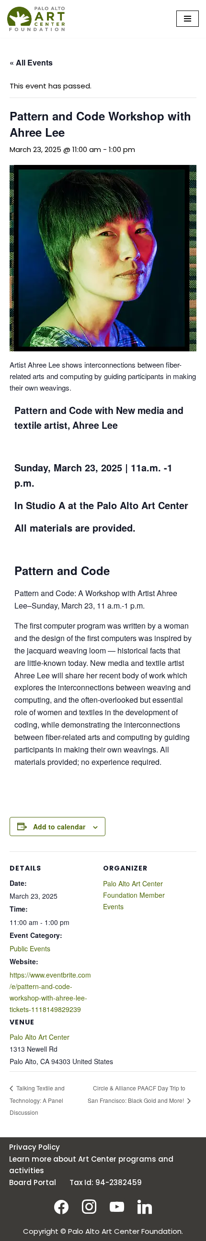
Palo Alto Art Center (39, 1037)
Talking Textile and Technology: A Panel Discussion (37, 1100)
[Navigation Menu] (187, 19)
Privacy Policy (34, 1147)
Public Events (30, 948)
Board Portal (32, 1182)
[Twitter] (117, 1207)
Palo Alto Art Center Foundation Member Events (134, 895)
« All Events (31, 62)
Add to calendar (59, 826)
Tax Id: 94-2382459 (105, 1182)
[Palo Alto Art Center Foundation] (36, 19)
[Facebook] (61, 1207)
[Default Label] (145, 1207)
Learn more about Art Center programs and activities (91, 1165)
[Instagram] (89, 1207)
